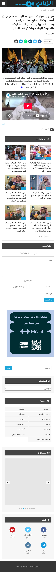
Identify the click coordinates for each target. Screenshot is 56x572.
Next (48, 482)
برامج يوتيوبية (20, 424)
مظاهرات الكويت (42, 439)
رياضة (46, 424)
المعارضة (45, 129)
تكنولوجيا (45, 419)
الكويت (48, 159)
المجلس (22, 409)
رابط (3, 124)
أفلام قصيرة (21, 429)
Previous (8, 482)
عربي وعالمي (43, 414)
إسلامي (45, 434)
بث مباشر (22, 414)
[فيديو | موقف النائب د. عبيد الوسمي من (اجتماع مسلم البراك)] (40, 182)
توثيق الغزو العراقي (18, 434)
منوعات (45, 429)
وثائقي (22, 419)
